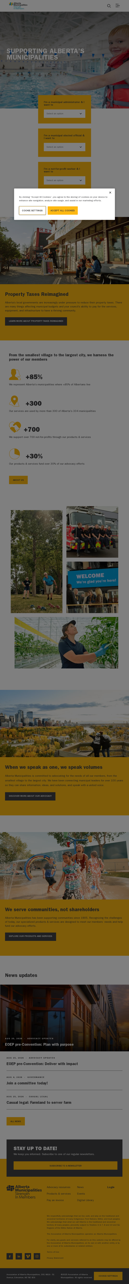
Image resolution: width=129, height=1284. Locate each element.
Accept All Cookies (63, 210)
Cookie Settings (32, 210)
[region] (64, 204)
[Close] (110, 192)
